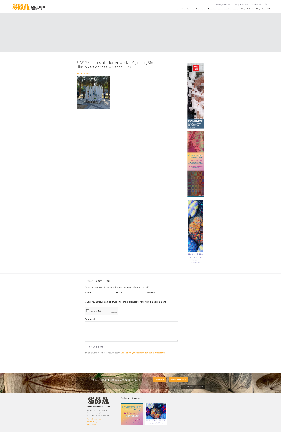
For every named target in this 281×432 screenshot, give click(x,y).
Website (151, 292)
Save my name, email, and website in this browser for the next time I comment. (127, 301)
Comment (90, 319)
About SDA (181, 9)
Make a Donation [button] (177, 379)
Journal (236, 9)
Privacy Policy (92, 422)
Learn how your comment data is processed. (143, 352)
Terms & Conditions (94, 419)
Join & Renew (201, 9)
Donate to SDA (257, 5)
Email (119, 292)
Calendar (250, 9)
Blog (258, 9)
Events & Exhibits (224, 9)
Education (212, 9)
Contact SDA (91, 424)
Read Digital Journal (223, 5)
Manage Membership (241, 5)
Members (190, 9)
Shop (243, 9)
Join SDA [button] (158, 379)
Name (88, 292)
